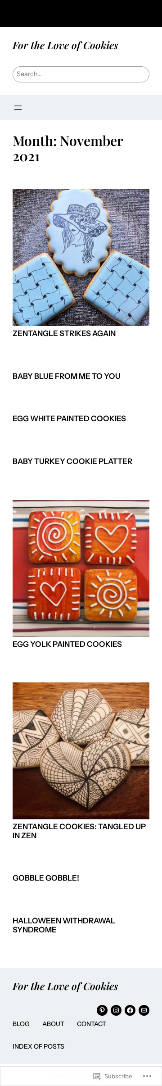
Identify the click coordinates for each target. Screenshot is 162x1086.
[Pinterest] (102, 1010)
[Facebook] (130, 1010)
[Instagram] (116, 1010)
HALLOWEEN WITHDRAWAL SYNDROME (64, 925)
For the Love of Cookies (65, 45)
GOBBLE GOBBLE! (46, 878)
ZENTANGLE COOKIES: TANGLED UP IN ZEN (79, 831)
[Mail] (144, 1010)
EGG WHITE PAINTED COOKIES (69, 418)
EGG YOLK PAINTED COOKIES (67, 644)
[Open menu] (18, 107)
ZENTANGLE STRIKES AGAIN (64, 333)
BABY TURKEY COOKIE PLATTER (72, 461)
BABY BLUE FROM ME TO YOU (67, 376)
